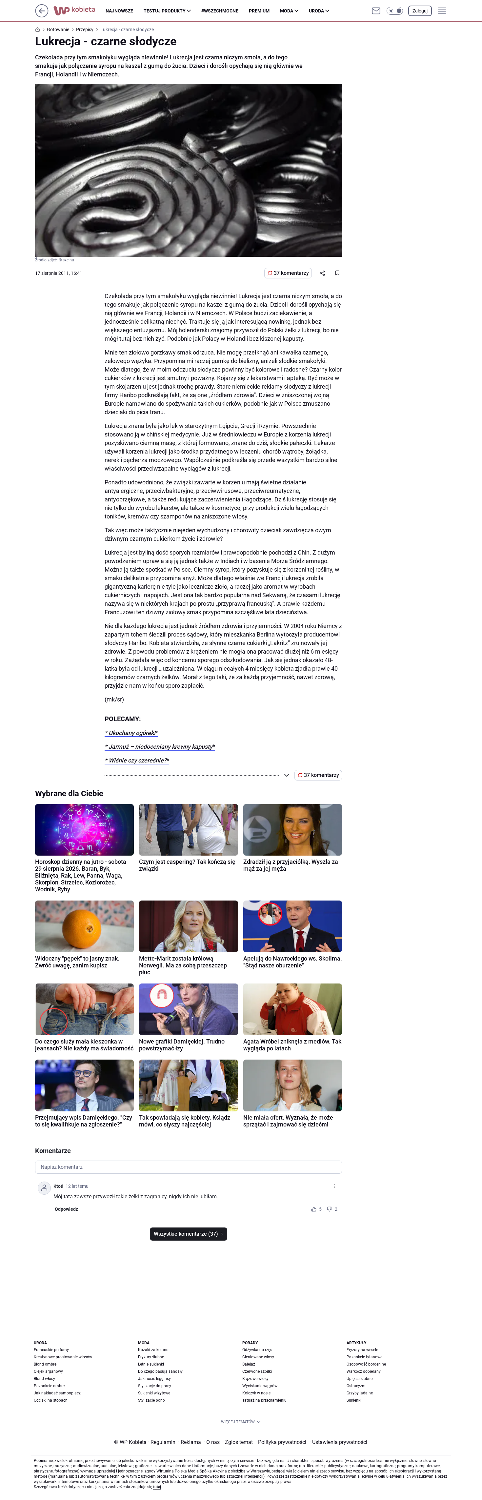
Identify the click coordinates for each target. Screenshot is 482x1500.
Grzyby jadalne (360, 1393)
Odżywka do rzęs (257, 1350)
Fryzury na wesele (362, 1350)
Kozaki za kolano (153, 1350)
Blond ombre (45, 1364)
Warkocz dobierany (364, 1371)
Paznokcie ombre (49, 1386)
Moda (286, 10)
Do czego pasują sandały (160, 1371)
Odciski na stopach (51, 1400)
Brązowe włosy (255, 1378)
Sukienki (354, 1400)
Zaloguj (420, 10)
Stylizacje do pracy (154, 1386)
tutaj (157, 1487)
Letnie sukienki (151, 1364)
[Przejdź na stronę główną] (42, 15)
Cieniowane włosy (258, 1357)
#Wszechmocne (219, 10)
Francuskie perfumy (51, 1350)
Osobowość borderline (366, 1364)
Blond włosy (44, 1378)
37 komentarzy (291, 273)
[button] (395, 11)
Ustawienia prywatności (338, 1442)
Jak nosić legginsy (154, 1378)
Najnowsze (119, 10)
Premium (259, 10)
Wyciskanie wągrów (259, 1386)
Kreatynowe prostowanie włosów (63, 1357)
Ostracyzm (356, 1386)
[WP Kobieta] (79, 11)
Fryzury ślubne (151, 1357)
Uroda (316, 10)
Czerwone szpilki (257, 1371)
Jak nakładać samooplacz (57, 1393)
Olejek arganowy (48, 1371)
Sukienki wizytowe (154, 1393)
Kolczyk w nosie (256, 1393)
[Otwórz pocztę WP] (376, 11)
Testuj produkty (165, 10)
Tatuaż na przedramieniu (264, 1400)
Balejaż (248, 1364)
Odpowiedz (66, 1209)
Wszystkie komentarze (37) (186, 1234)
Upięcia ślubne (359, 1378)
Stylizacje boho (151, 1400)
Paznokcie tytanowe (364, 1357)
